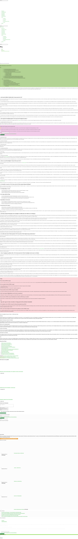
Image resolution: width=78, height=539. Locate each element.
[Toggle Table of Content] (0, 67)
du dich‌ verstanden (41, 248)
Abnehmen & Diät (4, 29)
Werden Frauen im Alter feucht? (5, 352)
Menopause (3, 28)
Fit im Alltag (3, 30)
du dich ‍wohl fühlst (7, 156)
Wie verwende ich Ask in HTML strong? (7, 80)
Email (1, 132)
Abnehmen (4, 36)
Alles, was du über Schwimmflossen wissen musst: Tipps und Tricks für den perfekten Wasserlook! (13, 513)
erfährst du (19, 120)
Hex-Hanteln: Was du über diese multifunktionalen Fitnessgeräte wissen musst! (11, 514)
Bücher (2, 41)
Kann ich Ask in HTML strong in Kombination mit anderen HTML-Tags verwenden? (12, 83)
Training (4, 40)
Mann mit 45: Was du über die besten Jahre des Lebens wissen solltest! (10, 515)
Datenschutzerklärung (4, 521)
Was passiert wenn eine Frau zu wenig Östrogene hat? (8, 354)
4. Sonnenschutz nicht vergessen (8, 75)
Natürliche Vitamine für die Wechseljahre (6, 399)
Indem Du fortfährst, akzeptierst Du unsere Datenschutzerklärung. (8, 133)
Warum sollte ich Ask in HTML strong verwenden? (8, 81)
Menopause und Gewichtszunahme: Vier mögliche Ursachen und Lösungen (11, 371)
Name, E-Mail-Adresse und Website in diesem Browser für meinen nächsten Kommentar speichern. (12, 411)
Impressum (3, 520)
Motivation (4, 38)
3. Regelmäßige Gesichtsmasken (8, 74)
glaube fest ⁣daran (24, 162)
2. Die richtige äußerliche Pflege (8, 73)
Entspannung (5, 37)
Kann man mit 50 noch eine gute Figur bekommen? (8, 353)
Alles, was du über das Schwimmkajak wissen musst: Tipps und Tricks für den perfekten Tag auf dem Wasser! (15, 516)
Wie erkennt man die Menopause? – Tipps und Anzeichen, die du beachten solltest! (11, 512)
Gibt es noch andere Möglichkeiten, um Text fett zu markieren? (10, 82)
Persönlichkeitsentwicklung (6, 39)
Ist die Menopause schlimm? (5, 351)
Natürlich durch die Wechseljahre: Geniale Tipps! (7, 387)
